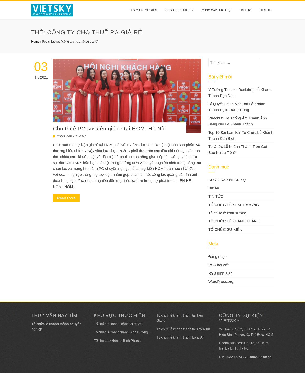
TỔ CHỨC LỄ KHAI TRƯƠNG (233, 205)
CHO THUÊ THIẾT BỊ (179, 10)
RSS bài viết (218, 265)
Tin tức (245, 10)
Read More (66, 198)
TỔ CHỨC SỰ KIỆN (144, 10)
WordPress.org (220, 282)
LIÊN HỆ (265, 10)
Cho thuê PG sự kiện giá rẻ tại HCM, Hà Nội (109, 128)
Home (35, 41)
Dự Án (213, 188)
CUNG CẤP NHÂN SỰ (216, 10)
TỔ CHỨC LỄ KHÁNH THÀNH (233, 221)
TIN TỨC (215, 196)
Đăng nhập (217, 257)
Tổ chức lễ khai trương (227, 213)
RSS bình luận (220, 273)
